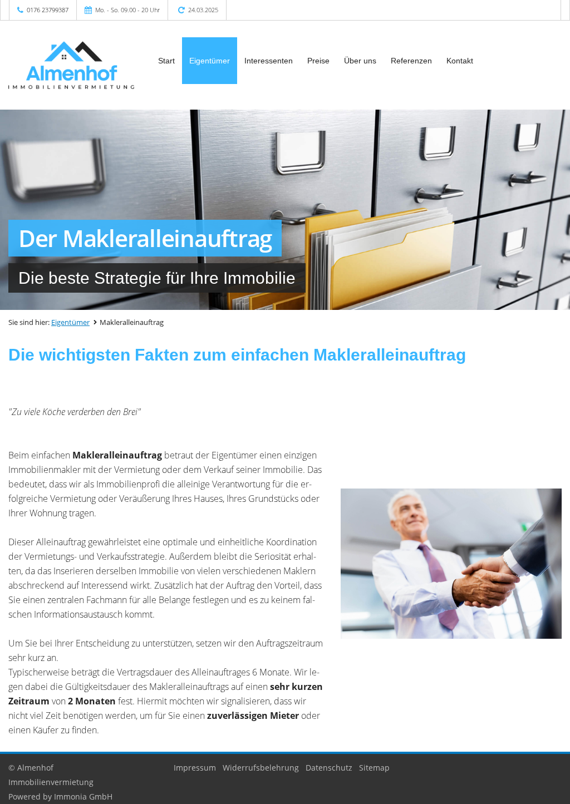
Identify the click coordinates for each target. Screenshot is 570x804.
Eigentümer (209, 60)
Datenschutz (329, 767)
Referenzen (411, 60)
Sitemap (374, 767)
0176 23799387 (47, 10)
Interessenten (268, 60)
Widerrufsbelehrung (261, 767)
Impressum (195, 767)
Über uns (360, 60)
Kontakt (459, 60)
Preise (318, 60)
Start (166, 60)
